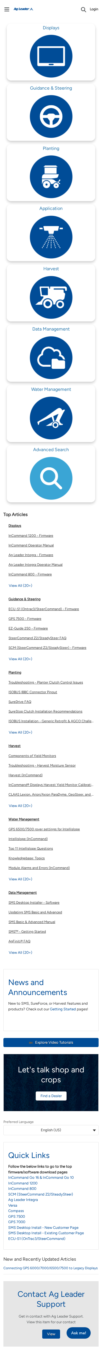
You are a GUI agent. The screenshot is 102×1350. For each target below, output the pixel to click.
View (51, 1334)
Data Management (22, 893)
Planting (14, 672)
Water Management (23, 819)
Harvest (14, 746)
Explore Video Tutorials (54, 1042)
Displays (14, 526)
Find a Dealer (51, 1096)
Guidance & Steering (24, 599)
